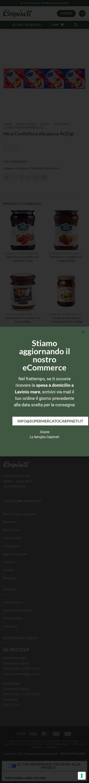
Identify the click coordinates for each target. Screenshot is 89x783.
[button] (83, 332)
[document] (44, 391)
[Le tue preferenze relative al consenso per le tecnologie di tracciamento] (82, 776)
